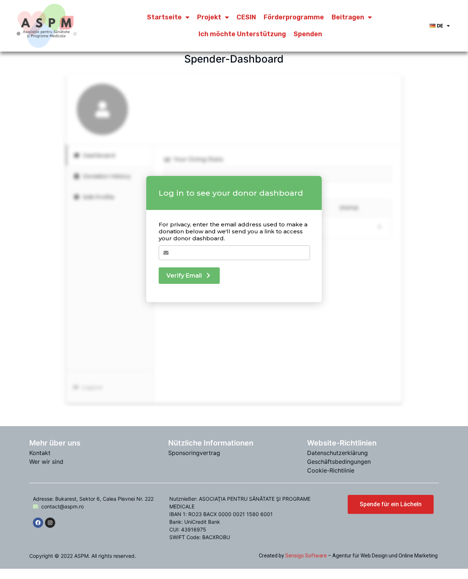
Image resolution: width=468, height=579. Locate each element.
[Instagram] (50, 523)
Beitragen (348, 17)
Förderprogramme (294, 17)
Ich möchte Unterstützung (242, 34)
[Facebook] (38, 523)
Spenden (308, 34)
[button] (391, 504)
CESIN (246, 17)
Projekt (209, 17)
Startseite (164, 17)
